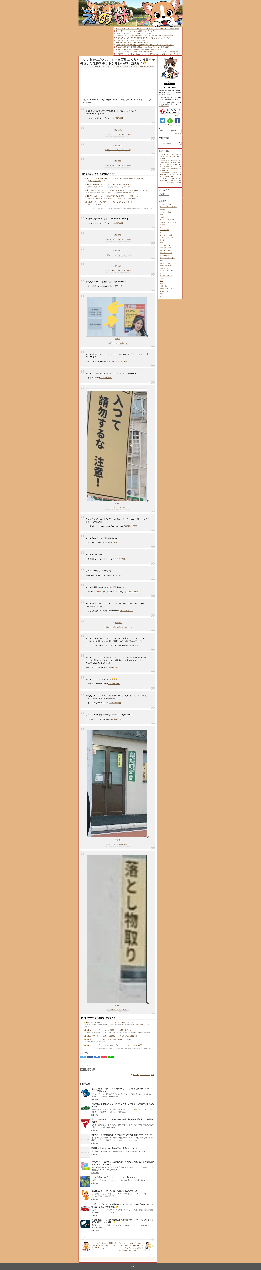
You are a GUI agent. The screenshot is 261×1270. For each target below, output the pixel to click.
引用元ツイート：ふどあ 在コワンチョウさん (117, 134)
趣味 (161, 293)
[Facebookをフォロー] (85, 1069)
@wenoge (171, 82)
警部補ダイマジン (141, 1024)
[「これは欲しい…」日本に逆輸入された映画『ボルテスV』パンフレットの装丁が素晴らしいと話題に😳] (85, 1224)
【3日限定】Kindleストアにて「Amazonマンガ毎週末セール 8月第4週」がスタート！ (117, 190)
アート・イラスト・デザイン (109, 66)
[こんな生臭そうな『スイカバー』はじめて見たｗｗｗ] (85, 1181)
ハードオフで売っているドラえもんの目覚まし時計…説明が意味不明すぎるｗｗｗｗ (170, 168)
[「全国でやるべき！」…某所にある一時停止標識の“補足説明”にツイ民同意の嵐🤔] (85, 1124)
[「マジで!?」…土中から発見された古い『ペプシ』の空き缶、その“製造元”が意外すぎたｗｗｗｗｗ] (85, 1166)
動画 (161, 242)
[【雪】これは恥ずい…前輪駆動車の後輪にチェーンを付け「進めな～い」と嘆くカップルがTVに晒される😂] (85, 1208)
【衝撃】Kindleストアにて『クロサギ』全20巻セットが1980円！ (110, 184)
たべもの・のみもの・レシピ (125, 66)
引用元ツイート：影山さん (117, 508)
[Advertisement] (96, 41)
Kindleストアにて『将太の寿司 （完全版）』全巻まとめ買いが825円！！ (112, 1036)
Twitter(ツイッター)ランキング (170, 115)
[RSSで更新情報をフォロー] (93, 1069)
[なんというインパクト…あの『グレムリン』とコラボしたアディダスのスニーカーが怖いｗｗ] (85, 1093)
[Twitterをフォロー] (82, 1069)
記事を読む (95, 1099)
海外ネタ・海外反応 (139, 66)
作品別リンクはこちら (129, 192)
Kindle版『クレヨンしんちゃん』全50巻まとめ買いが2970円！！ (109, 1039)
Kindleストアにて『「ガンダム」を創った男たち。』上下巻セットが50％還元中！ (115, 1045)
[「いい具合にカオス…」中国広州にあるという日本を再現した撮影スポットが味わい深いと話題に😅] (97, 1057)
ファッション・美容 (166, 235)
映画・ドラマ (164, 268)
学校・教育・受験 (165, 250)
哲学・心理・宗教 (165, 245)
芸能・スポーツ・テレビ (167, 288)
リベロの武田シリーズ (120, 198)
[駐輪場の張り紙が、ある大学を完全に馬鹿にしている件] (85, 1152)
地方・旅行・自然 (165, 248)
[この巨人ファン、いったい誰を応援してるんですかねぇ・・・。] (85, 1195)
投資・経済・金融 (165, 265)
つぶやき (162, 225)
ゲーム (162, 214)
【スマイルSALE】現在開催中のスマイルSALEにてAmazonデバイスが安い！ (114, 178)
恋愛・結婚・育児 (165, 255)
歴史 (161, 273)
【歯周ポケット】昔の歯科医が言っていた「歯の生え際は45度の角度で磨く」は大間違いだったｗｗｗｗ (170, 162)
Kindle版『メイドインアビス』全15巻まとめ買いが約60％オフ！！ (110, 202)
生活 (161, 281)
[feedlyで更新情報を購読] (89, 1069)
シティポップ (145, 1075)
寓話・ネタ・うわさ (166, 253)
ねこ (161, 232)
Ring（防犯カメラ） (95, 181)
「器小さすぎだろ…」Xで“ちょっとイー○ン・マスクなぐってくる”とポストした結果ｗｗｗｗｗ (170, 174)
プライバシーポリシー (177, 133)
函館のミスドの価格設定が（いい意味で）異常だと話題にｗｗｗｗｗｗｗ (121, 1135)
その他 (162, 217)
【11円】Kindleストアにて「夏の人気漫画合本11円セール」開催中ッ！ (112, 196)
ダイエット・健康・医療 (167, 219)
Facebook (177, 125)
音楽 (161, 296)
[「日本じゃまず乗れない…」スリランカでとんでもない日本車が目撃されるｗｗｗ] (85, 1108)
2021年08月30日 (117, 118)
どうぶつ (162, 227)
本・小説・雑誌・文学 (166, 270)
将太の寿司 (91, 198)
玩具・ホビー (164, 278)
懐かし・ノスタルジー (166, 263)
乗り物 (162, 240)
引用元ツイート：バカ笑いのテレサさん (118, 844)
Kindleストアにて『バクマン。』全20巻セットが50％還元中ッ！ (109, 1030)
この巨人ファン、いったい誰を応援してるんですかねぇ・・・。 (118, 1191)
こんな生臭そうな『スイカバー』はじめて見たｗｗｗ (113, 1177)
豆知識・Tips (164, 291)
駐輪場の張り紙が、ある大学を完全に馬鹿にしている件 (114, 1148)
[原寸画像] (118, 130)
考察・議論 (151, 66)
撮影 (152, 1075)
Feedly (170, 125)
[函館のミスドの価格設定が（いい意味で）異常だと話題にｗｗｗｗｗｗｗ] (85, 1139)
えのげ (133, 1266)
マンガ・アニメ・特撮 (166, 237)
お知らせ (162, 209)
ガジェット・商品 (165, 212)
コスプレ (136, 1075)
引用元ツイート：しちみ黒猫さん (118, 343)
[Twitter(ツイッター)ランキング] (170, 113)
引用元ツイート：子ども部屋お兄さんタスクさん (117, 627)
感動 (161, 260)
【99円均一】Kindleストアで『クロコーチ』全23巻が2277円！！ (109, 1022)
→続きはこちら (163, 106)
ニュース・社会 (164, 230)
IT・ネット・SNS (165, 204)
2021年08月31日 (132, 592)
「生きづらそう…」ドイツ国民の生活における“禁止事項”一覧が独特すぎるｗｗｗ (170, 156)
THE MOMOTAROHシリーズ (104, 198)
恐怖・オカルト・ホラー (167, 258)
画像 (146, 66)
